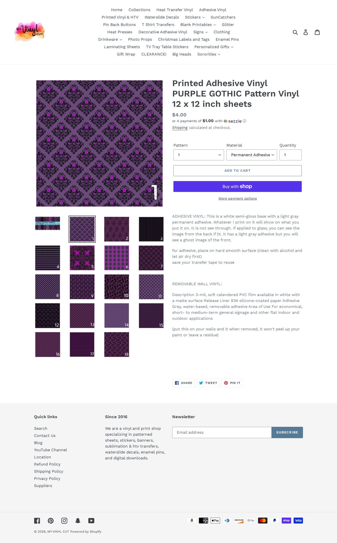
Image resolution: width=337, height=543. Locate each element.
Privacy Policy (47, 478)
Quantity (288, 145)
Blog (38, 442)
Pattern (180, 145)
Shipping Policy (48, 471)
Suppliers (43, 485)
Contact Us (45, 435)
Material (234, 145)
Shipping (179, 127)
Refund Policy (47, 464)
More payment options (238, 198)
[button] (237, 120)
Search (40, 428)
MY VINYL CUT (58, 531)
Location (42, 457)
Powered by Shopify (85, 531)
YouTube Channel (50, 450)
